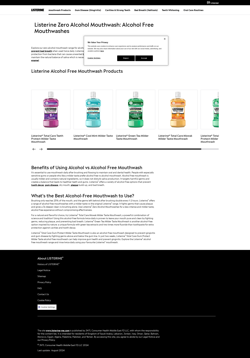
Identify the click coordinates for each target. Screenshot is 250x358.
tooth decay (37, 184)
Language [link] (215, 2)
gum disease (51, 184)
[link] (50, 116)
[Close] (165, 39)
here (102, 51)
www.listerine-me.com (57, 330)
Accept (144, 58)
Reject (126, 58)
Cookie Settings (48, 307)
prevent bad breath (41, 50)
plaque (74, 184)
